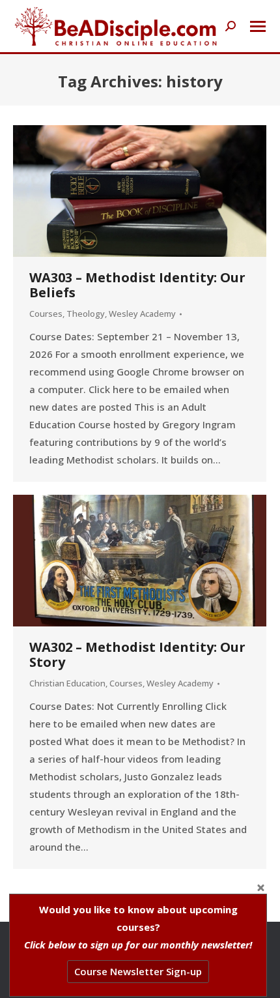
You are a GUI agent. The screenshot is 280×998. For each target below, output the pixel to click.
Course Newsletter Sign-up (138, 971)
